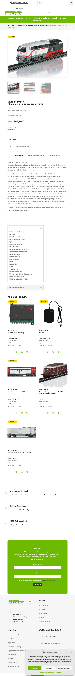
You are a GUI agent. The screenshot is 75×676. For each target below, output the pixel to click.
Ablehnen (49, 668)
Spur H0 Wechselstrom (30, 25)
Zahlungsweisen (13, 662)
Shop (13, 25)
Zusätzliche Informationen (36, 155)
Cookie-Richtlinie (43, 672)
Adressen (42, 609)
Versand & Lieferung (14, 647)
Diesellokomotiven (43, 25)
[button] (71, 652)
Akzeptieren (34, 668)
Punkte (41, 617)
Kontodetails (43, 613)
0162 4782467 (51, 636)
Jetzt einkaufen (37, 20)
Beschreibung (19, 155)
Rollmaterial (19, 25)
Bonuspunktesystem (14, 635)
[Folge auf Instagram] (30, 602)
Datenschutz (51, 672)
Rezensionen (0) (54, 155)
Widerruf (10, 658)
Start (9, 25)
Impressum (58, 672)
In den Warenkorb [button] (22, 352)
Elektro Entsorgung (14, 666)
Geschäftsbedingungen (48, 581)
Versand (12, 129)
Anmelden (19, 8)
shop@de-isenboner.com (19, 3)
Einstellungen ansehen (64, 668)
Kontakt (10, 639)
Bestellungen (43, 605)
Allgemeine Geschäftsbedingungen (19, 651)
